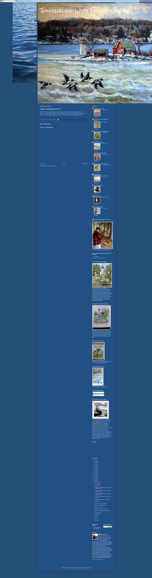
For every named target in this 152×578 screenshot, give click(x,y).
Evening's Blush (104, 109)
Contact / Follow (104, 143)
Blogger (88, 567)
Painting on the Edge (98, 142)
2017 (95, 466)
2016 (95, 467)
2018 (95, 464)
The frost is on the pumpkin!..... (101, 503)
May (96, 518)
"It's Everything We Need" (106, 164)
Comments (96, 395)
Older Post (85, 163)
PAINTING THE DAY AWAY (100, 153)
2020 (95, 460)
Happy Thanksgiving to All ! (100, 505)
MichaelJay (78, 567)
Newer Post (42, 163)
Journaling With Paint (73, 10)
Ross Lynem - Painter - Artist (100, 163)
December (97, 482)
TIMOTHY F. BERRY (105, 197)
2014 (95, 471)
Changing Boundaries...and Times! (102, 499)
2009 (95, 480)
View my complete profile (97, 559)
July (96, 516)
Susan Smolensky (98, 185)
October (96, 486)
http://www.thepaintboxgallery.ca (97, 528)
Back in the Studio (98, 507)
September (97, 513)
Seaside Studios (97, 174)
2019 (95, 462)
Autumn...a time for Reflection (101, 508)
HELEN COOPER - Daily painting (101, 131)
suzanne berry (97, 196)
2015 (95, 469)
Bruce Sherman (104, 534)
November (97, 484)
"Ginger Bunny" (104, 121)
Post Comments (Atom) (51, 165)
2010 (95, 478)
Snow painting (103, 208)
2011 (95, 477)
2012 (95, 475)
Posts (95, 392)
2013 (95, 473)
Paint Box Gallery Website (99, 258)
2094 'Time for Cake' (105, 154)
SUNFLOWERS (104, 132)
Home (64, 163)
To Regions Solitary (98, 206)
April (96, 520)
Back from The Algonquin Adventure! (102, 510)
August (96, 514)
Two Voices (95, 256)
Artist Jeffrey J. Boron (99, 108)
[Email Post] (58, 119)
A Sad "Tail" (97, 501)
